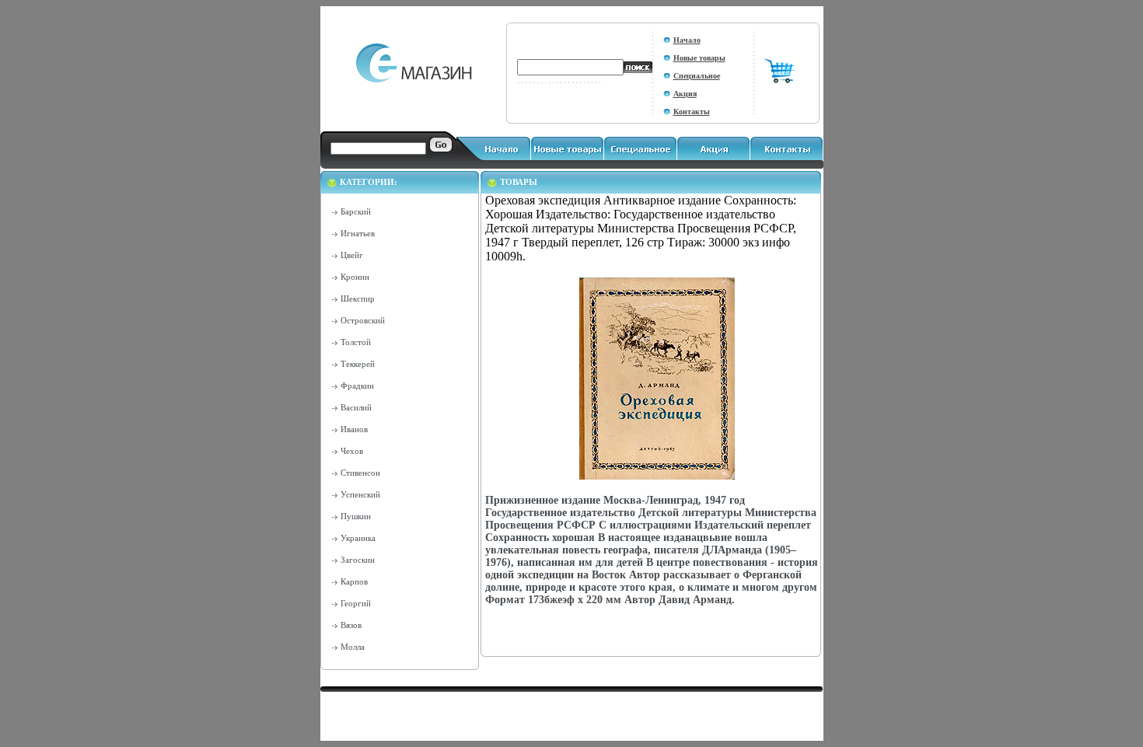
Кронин (355, 276)
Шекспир (358, 298)
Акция (685, 93)
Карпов (354, 581)
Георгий (356, 603)
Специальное (696, 76)
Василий (356, 407)
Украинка (358, 538)
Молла (353, 646)
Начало (687, 40)
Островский (363, 320)
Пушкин (356, 516)
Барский (356, 211)
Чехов (352, 451)
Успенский (360, 494)
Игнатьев (358, 233)
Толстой (356, 342)
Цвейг (352, 255)
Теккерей (358, 363)
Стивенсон (360, 472)
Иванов (354, 429)
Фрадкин (357, 385)
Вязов (351, 625)
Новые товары (699, 58)
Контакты (691, 111)
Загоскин (358, 559)
